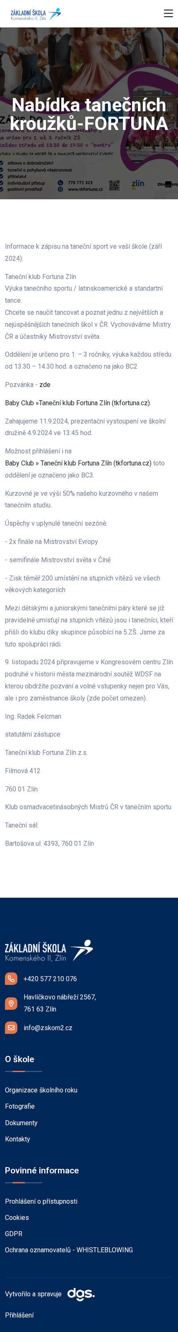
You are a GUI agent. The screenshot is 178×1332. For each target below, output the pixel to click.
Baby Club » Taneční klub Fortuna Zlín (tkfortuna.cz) (78, 463)
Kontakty (17, 1139)
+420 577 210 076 (50, 979)
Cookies (17, 1218)
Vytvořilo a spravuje (34, 1294)
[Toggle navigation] (168, 14)
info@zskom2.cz (48, 1028)
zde (45, 385)
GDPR (13, 1234)
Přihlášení (19, 1315)
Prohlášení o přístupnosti (41, 1201)
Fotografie (20, 1106)
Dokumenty (21, 1123)
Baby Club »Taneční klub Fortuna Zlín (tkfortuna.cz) (77, 403)
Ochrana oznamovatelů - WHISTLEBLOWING (69, 1250)
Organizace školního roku (41, 1090)
